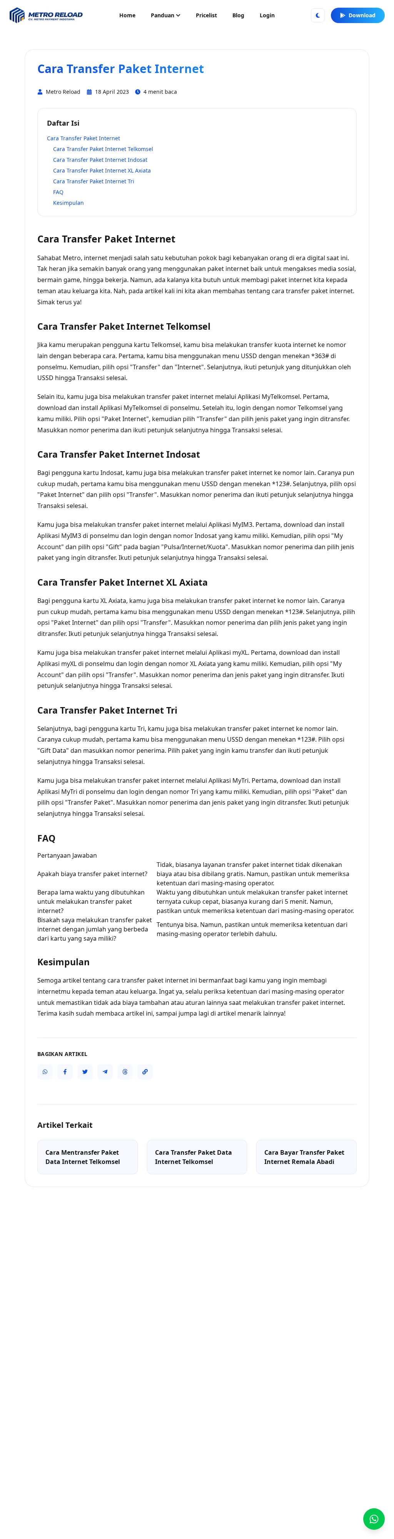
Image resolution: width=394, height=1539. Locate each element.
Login (267, 15)
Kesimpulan (68, 202)
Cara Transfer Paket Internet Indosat (100, 159)
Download (362, 15)
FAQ (58, 192)
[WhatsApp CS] (374, 1519)
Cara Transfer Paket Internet (83, 138)
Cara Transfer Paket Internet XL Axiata (102, 170)
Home (127, 15)
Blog (238, 15)
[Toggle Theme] (318, 15)
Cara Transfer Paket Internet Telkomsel (103, 149)
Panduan (162, 15)
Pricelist (206, 15)
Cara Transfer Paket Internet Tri (93, 181)
